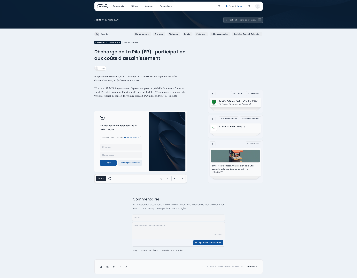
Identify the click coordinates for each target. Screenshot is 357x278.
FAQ (242, 266)
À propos (159, 34)
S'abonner (201, 34)
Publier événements (250, 119)
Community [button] (118, 6)
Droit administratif (131, 42)
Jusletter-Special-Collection (247, 34)
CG (202, 266)
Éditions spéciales (220, 34)
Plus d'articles (253, 144)
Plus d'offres (238, 93)
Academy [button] (149, 6)
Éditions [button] (134, 6)
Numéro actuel (142, 34)
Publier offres (253, 93)
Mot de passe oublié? (130, 163)
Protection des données (228, 266)
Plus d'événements (229, 119)
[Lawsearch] (259, 19)
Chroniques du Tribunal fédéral (108, 42)
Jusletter (105, 34)
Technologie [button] (166, 6)
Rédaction (173, 34)
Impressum (211, 266)
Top (102, 178)
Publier (187, 34)
